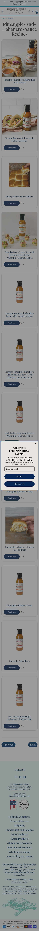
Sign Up (19, 476)
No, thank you (19, 484)
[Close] (35, 443)
